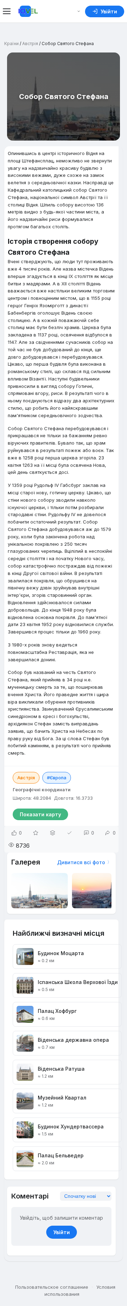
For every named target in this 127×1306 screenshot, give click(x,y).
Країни (11, 43)
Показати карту (40, 814)
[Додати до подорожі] (52, 833)
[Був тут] (69, 833)
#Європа (56, 777)
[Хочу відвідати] (35, 833)
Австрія (30, 43)
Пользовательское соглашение (51, 1287)
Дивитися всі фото (81, 862)
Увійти (61, 1232)
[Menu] (8, 11)
